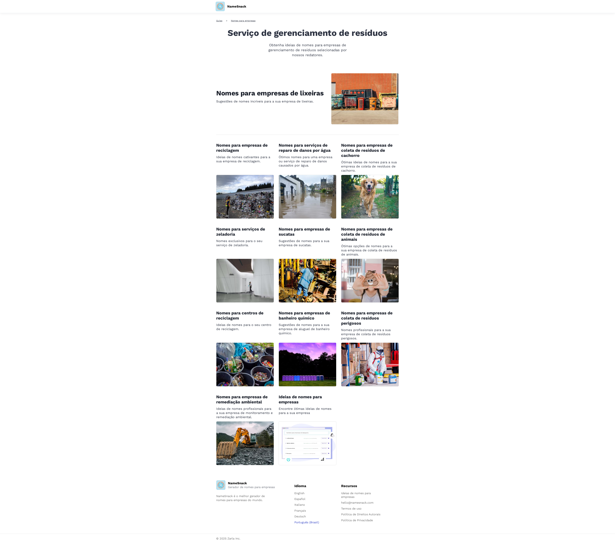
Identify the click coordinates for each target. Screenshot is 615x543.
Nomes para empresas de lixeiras (270, 93)
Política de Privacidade (357, 520)
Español (299, 499)
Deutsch (300, 516)
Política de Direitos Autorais (360, 514)
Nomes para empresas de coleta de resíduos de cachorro (367, 150)
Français (300, 510)
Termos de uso (351, 508)
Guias (219, 20)
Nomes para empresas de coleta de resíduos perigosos (367, 318)
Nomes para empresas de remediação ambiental (242, 399)
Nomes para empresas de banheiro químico (304, 315)
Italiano (299, 504)
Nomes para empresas (243, 20)
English (299, 493)
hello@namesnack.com (357, 502)
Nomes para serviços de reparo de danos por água (305, 148)
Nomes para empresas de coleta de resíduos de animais (367, 234)
